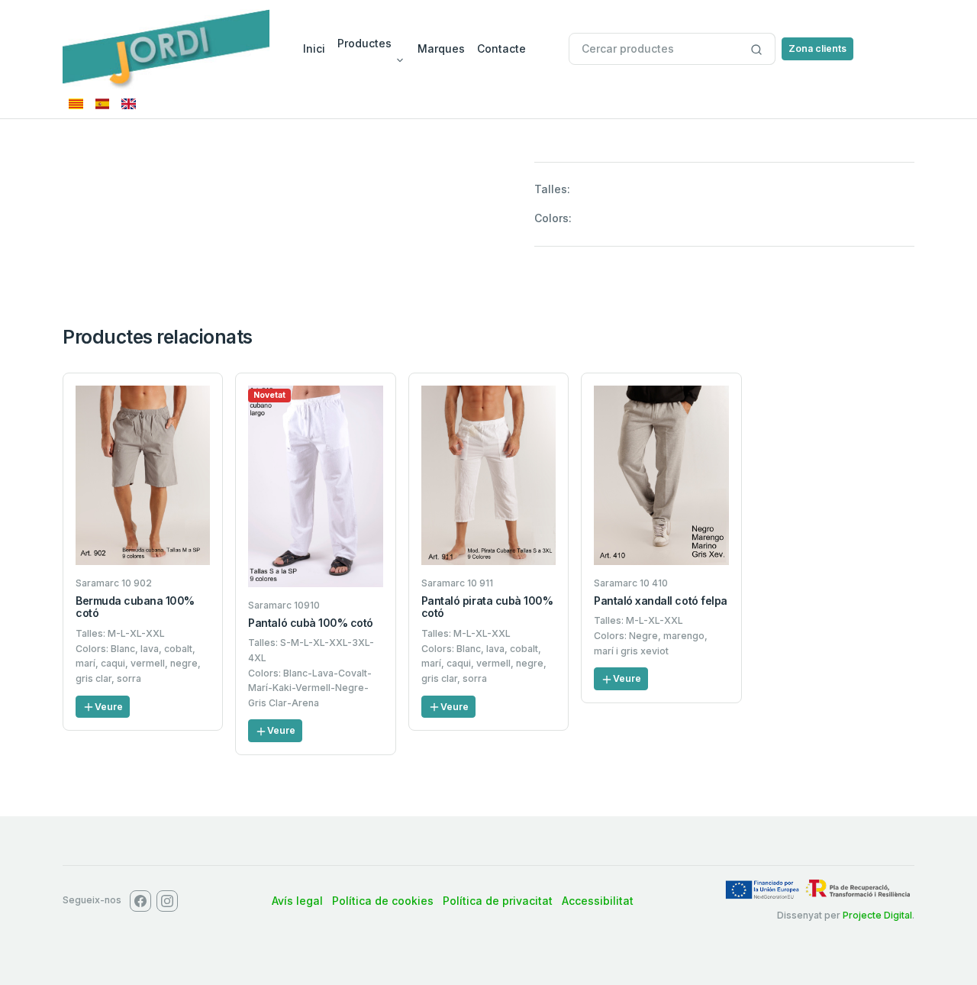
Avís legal (297, 900)
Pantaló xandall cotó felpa (660, 600)
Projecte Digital (877, 915)
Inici (314, 48)
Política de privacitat (498, 900)
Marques (441, 48)
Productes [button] (364, 43)
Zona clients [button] (817, 48)
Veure (109, 706)
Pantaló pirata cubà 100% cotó (487, 607)
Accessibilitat (598, 900)
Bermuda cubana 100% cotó (135, 607)
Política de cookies (383, 900)
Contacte (501, 48)
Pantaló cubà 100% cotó (310, 622)
